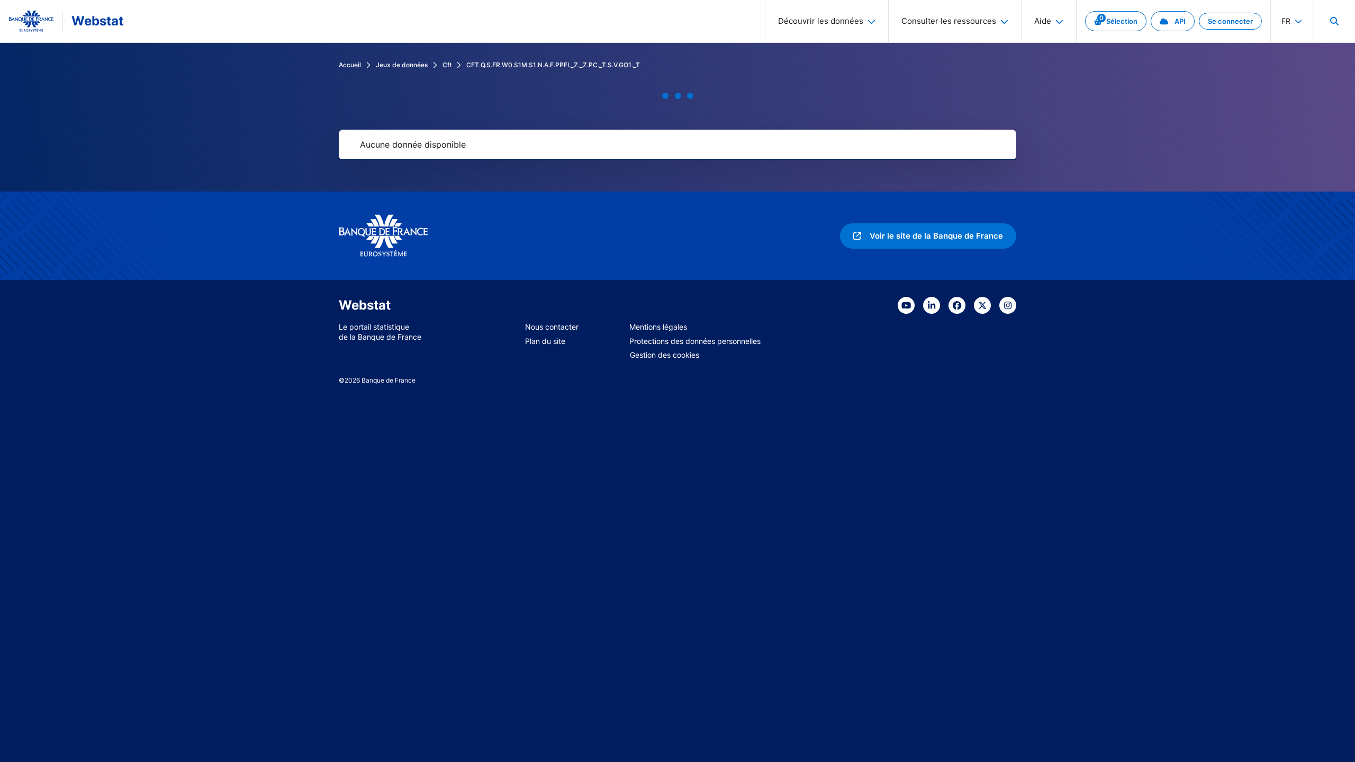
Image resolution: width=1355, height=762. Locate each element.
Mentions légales (658, 326)
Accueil (350, 65)
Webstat (97, 21)
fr (1285, 20)
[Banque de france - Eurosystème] (31, 21)
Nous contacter (552, 326)
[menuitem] (1334, 21)
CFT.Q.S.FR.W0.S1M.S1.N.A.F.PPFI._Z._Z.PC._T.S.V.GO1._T (553, 65)
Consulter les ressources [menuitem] (948, 21)
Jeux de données (402, 65)
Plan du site (545, 341)
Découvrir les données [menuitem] (820, 21)
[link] (1115, 21)
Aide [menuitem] (1042, 21)
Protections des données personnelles (695, 341)
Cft (446, 65)
